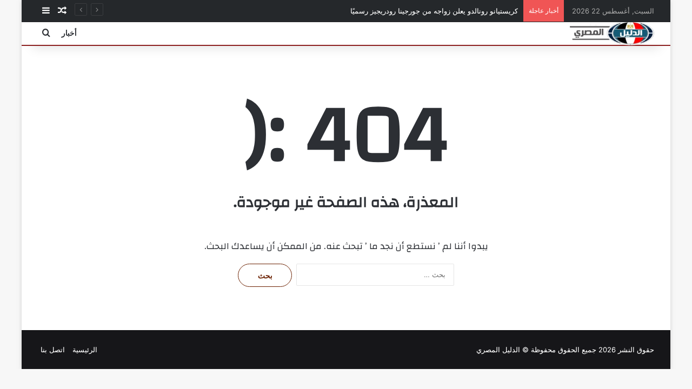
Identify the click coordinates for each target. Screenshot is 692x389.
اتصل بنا (53, 349)
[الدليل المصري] (612, 33)
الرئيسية (84, 349)
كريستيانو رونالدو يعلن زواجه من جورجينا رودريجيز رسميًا (434, 10)
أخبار (69, 33)
